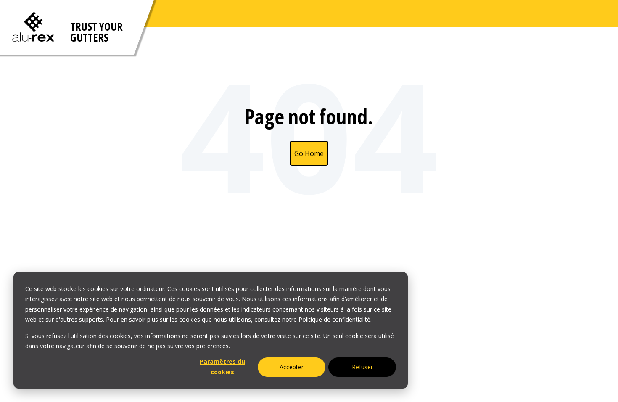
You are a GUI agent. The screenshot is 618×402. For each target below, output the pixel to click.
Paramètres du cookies (222, 366)
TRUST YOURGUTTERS (96, 32)
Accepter (292, 367)
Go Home (309, 153)
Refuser (362, 367)
